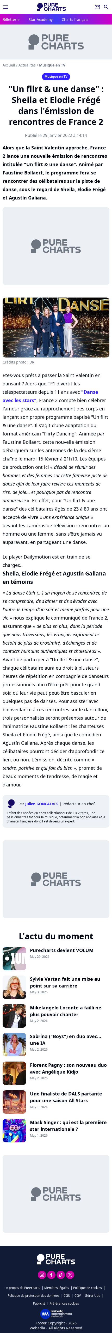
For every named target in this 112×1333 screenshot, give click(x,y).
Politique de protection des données (33, 1295)
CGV (77, 1295)
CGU (67, 1295)
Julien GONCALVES (41, 803)
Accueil (9, 65)
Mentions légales (56, 1288)
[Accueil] (51, 7)
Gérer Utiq (92, 1295)
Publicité (39, 1303)
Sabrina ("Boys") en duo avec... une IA (65, 1039)
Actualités (27, 65)
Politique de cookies (87, 1288)
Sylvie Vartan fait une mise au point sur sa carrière (65, 982)
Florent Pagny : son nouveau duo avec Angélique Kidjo (68, 1068)
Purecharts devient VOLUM (62, 950)
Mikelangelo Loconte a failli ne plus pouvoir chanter (65, 1010)
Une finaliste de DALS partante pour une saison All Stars (66, 1097)
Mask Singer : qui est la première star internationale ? (68, 1125)
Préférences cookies (64, 1303)
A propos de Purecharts (23, 1288)
